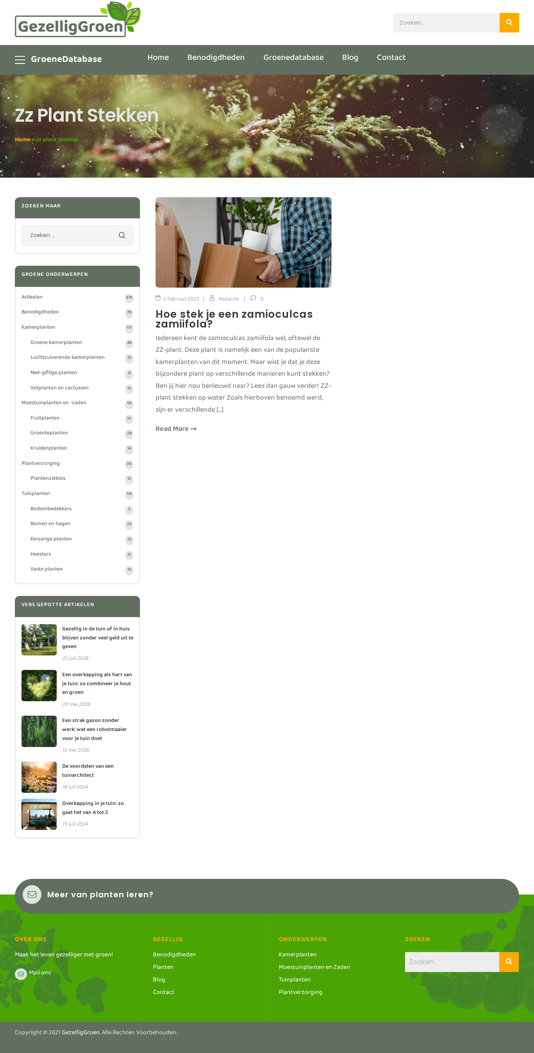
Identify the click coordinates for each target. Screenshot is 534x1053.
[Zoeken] (509, 22)
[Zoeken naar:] (77, 237)
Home (22, 141)
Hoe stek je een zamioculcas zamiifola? (234, 319)
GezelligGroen (81, 1034)
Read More (173, 431)
